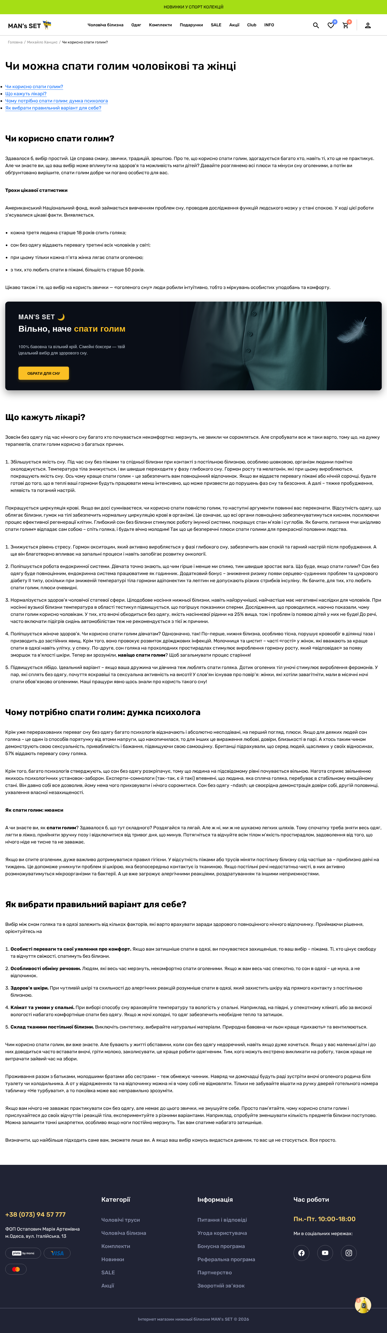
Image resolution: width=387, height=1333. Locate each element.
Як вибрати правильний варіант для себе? (53, 108)
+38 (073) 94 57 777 (35, 1214)
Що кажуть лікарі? (26, 94)
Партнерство (214, 1272)
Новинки (112, 1259)
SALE (108, 1272)
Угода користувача (222, 1233)
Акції (107, 1285)
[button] (269, 25)
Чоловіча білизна (123, 1233)
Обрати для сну (43, 373)
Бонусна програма (221, 1246)
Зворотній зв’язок (221, 1285)
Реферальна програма (226, 1259)
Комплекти (115, 1246)
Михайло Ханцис (42, 42)
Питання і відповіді (222, 1220)
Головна (15, 42)
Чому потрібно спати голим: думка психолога (56, 101)
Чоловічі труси (120, 1220)
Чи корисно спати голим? (34, 86)
